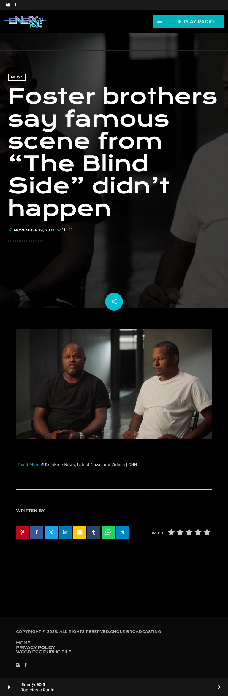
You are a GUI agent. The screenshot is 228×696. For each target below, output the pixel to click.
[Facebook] (15, 5)
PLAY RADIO (195, 21)
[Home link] (25, 21)
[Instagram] (8, 5)
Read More (28, 464)
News (17, 77)
